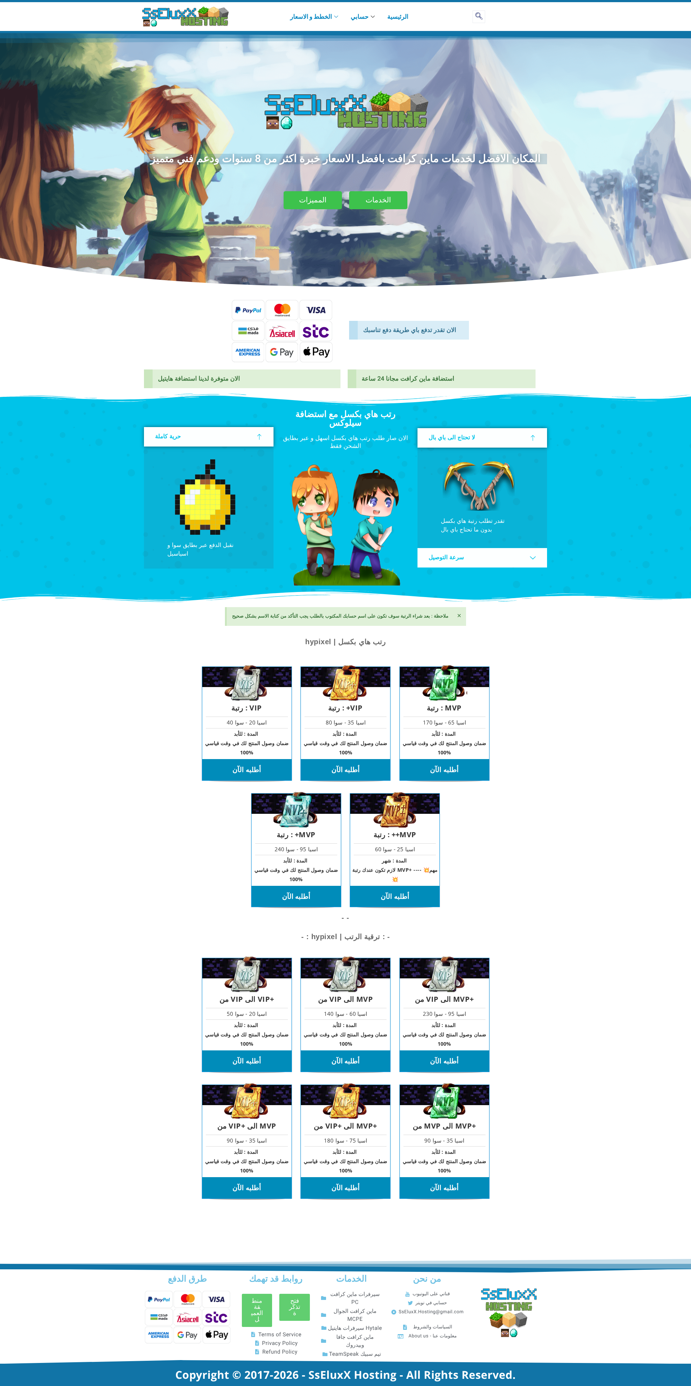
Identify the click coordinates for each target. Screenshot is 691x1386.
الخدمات (378, 200)
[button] (257, 1310)
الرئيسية (397, 16)
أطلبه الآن (246, 769)
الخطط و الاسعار (311, 16)
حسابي (360, 16)
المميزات (312, 200)
